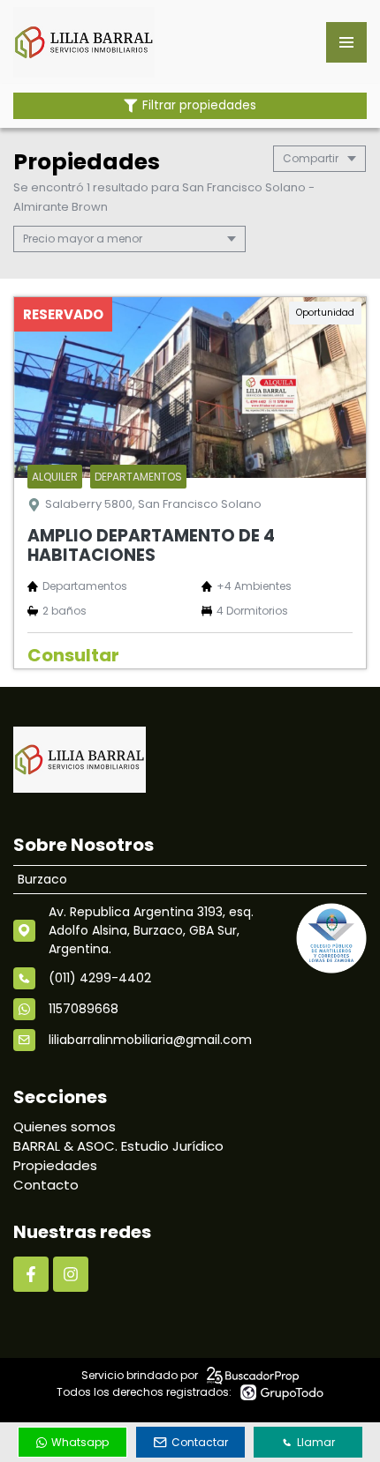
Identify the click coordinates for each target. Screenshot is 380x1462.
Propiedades (55, 1165)
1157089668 (83, 1009)
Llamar (316, 1442)
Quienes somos (64, 1126)
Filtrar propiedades (199, 105)
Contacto (46, 1184)
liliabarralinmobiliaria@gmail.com (150, 1039)
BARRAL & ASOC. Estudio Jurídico (118, 1146)
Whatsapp (80, 1442)
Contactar (199, 1442)
